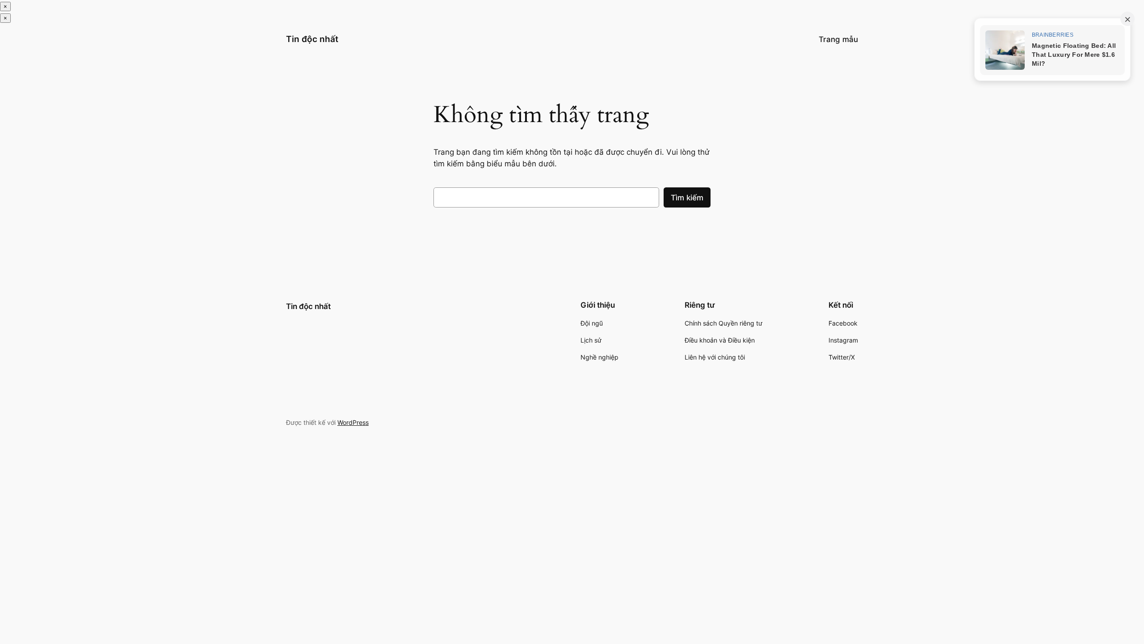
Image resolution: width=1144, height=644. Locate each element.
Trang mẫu (838, 39)
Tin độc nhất (312, 39)
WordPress (353, 422)
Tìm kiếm (687, 197)
